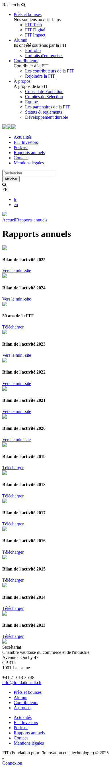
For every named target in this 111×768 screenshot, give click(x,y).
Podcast (21, 147)
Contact (21, 157)
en (16, 204)
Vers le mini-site (16, 270)
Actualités (23, 137)
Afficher (11, 179)
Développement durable (46, 117)
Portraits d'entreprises (44, 55)
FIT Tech (33, 24)
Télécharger (13, 326)
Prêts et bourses (28, 14)
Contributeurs (26, 60)
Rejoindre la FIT (40, 76)
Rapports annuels (29, 152)
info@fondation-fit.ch (21, 682)
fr (15, 199)
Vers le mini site (16, 439)
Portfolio (33, 50)
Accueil (9, 219)
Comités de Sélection (44, 96)
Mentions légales (29, 162)
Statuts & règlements (43, 112)
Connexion (12, 763)
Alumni (20, 40)
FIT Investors (26, 142)
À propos (22, 81)
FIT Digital (35, 29)
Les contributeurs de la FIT (49, 70)
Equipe (31, 101)
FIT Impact (35, 35)
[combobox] (28, 173)
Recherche (11, 4)
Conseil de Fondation (44, 91)
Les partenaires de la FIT (47, 106)
